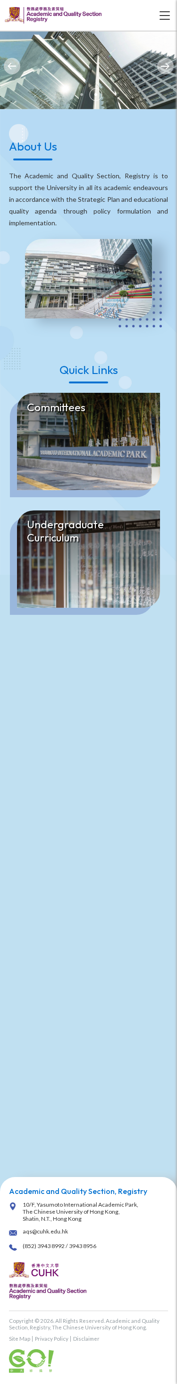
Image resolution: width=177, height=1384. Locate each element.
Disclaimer (86, 1339)
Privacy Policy (51, 1339)
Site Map (19, 1339)
